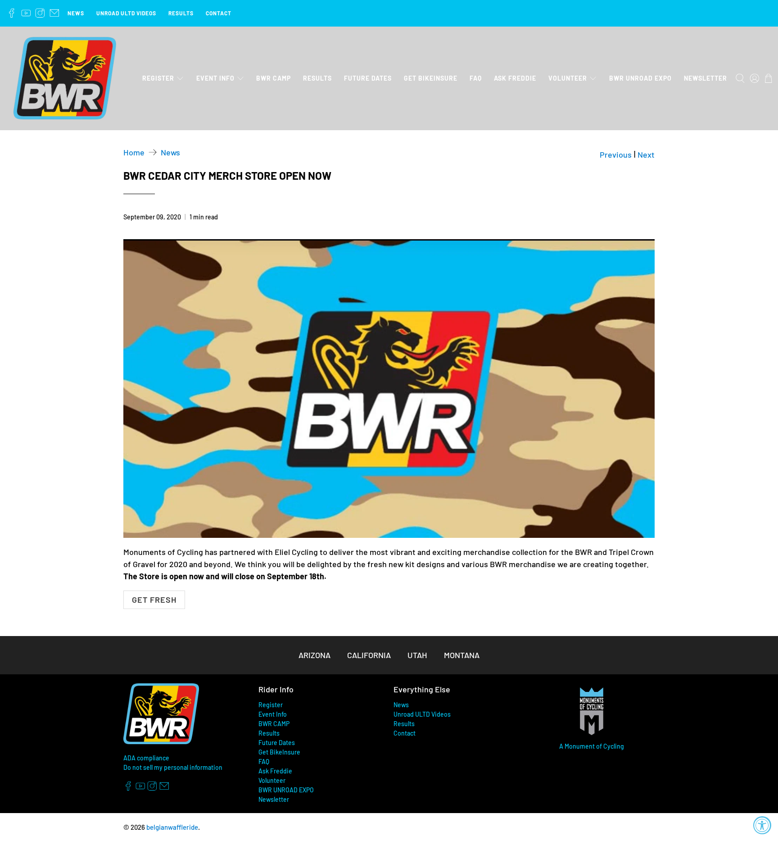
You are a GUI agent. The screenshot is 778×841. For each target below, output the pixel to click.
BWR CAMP (273, 78)
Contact (218, 13)
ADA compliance (146, 758)
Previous (616, 154)
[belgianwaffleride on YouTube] (26, 13)
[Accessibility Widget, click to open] (762, 825)
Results (181, 13)
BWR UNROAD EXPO (640, 78)
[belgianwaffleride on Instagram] (40, 13)
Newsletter (705, 78)
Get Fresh (154, 600)
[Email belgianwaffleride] (54, 13)
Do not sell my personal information (172, 767)
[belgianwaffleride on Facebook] (12, 13)
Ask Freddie (515, 78)
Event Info (215, 78)
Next (646, 154)
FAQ (476, 78)
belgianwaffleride (172, 827)
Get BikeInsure (430, 78)
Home (134, 152)
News (76, 13)
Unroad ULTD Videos (126, 13)
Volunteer (567, 78)
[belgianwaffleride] (65, 79)
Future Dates (368, 78)
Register (158, 78)
